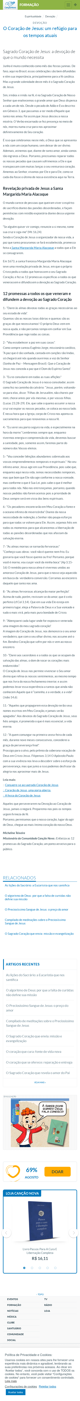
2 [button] (32, 1268)
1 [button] (24, 1268)
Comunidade (15, 1334)
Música (12, 1316)
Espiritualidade (33, 16)
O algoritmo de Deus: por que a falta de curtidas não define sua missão (40, 992)
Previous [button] (6, 1233)
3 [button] (40, 1268)
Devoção (50, 16)
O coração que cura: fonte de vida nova (33, 1051)
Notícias (12, 1311)
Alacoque (48, 247)
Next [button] (73, 1233)
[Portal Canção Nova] (10, 5)
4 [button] (48, 1268)
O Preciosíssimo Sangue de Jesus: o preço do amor (37, 1008)
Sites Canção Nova (75, 4)
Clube (11, 1322)
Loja (47, 1311)
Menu (68, 4)
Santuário (14, 1328)
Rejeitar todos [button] (47, 1386)
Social (11, 1340)
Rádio (48, 1305)
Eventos (12, 1299)
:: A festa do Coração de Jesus (22, 795)
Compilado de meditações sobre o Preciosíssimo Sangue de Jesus (40, 1023)
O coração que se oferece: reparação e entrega (39, 1062)
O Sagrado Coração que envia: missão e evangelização (34, 1038)
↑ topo (40, 1294)
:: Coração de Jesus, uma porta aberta (27, 790)
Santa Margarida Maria (26, 247)
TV (45, 1299)
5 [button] (55, 1268)
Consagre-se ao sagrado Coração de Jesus (31, 785)
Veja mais (40, 1082)
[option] (40, 1232)
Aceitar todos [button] (15, 1392)
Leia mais (11, 1381)
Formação (14, 1305)
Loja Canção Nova (22, 1193)
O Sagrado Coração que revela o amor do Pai (38, 1073)
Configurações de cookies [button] (21, 1386)
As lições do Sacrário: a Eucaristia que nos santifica (35, 977)
